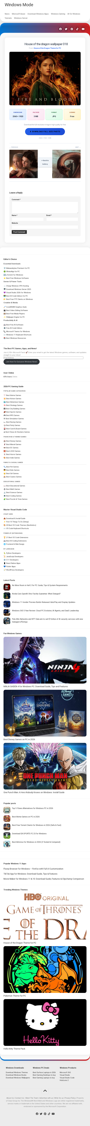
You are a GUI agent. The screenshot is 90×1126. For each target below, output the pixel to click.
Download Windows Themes (17, 1072)
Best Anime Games (13, 395)
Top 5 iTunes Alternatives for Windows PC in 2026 (32, 808)
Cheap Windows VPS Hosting (17, 286)
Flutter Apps (11, 566)
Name (14, 215)
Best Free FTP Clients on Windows (19, 299)
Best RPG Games (12, 415)
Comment (16, 199)
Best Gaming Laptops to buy (44, 1078)
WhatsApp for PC (13, 271)
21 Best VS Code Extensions (17, 537)
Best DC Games (12, 448)
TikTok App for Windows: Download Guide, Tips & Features (30, 874)
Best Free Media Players (15, 314)
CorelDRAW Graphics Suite (16, 307)
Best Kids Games (12, 470)
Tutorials (8, 18)
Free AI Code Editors (14, 328)
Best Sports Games (13, 412)
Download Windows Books (16, 1075)
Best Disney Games (13, 441)
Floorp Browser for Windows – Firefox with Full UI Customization (33, 869)
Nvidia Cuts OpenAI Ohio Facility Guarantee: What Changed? (36, 594)
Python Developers (13, 553)
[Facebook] (60, 29)
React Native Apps (13, 563)
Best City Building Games (15, 409)
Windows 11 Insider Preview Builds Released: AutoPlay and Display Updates (43, 602)
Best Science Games (14, 492)
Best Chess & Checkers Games (18, 432)
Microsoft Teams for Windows (18, 331)
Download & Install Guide (15, 518)
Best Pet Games (12, 467)
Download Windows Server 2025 (18, 289)
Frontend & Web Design (15, 544)
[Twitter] (66, 29)
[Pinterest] (71, 29)
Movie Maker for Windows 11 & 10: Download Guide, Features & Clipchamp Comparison (44, 879)
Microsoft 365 (65, 1072)
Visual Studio (65, 1075)
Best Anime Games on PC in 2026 (26, 817)
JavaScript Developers (14, 557)
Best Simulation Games (15, 419)
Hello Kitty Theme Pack (14, 1048)
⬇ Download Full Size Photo (45, 132)
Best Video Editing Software (17, 310)
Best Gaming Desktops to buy (44, 1075)
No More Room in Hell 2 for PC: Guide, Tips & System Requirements (40, 585)
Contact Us (19, 1098)
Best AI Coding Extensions (16, 541)
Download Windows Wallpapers (18, 1078)
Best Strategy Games (14, 405)
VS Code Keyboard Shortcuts (17, 528)
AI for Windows (74, 14)
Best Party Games (13, 425)
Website (15, 223)
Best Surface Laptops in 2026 (44, 1072)
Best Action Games (13, 399)
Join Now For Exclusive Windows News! (21, 362)
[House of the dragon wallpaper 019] (66, 177)
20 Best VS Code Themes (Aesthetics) (21, 525)
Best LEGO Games (13, 451)
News (7, 14)
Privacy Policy (70, 1098)
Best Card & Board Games (16, 429)
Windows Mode (19, 4)
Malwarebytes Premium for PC (18, 268)
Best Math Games (13, 489)
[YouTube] (83, 29)
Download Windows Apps (38, 14)
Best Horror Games (13, 454)
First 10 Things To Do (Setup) (17, 522)
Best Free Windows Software (17, 278)
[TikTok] (77, 29)
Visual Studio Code (67, 1078)
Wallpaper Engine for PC (15, 317)
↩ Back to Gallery (45, 162)
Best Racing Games (13, 422)
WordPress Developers (15, 570)
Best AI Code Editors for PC (17, 296)
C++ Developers (12, 560)
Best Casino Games (14, 477)
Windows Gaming (58, 14)
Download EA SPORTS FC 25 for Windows (29, 833)
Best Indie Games (13, 458)
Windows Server (21, 18)
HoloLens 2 (64, 1080)
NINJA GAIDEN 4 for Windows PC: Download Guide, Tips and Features (36, 686)
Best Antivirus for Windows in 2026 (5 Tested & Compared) (36, 842)
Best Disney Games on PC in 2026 (19, 739)
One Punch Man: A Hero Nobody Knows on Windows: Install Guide (34, 792)
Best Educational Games (15, 486)
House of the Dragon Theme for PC (47, 48)
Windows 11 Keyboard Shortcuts (18, 335)
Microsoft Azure (18, 14)
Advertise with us (46, 1098)
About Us (10, 1098)
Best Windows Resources (16, 338)
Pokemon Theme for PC (15, 996)
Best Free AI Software (14, 325)
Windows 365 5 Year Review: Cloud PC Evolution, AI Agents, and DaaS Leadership (45, 611)
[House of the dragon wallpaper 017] (23, 177)
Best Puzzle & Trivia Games (16, 499)
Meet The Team (32, 1098)
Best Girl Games (12, 473)
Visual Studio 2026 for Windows (18, 293)
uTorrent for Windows (14, 275)
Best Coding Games (14, 496)
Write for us (58, 1098)
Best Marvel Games (13, 444)
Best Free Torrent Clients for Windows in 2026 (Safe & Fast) (36, 825)
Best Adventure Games (15, 402)
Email (49, 215)
